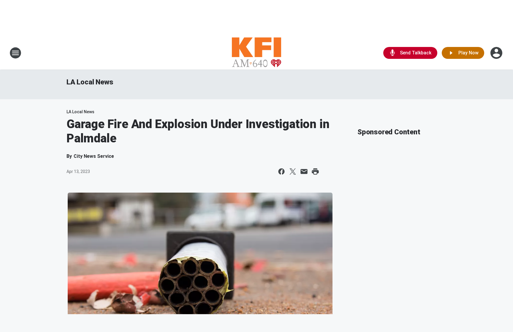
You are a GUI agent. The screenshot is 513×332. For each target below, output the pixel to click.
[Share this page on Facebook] (281, 171)
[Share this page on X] (293, 171)
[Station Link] (256, 52)
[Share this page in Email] (304, 171)
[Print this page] (315, 171)
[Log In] (497, 53)
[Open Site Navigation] (15, 53)
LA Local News (89, 82)
